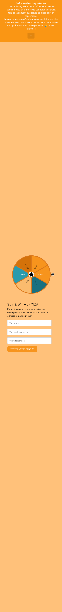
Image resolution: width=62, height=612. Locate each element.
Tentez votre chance (22, 349)
